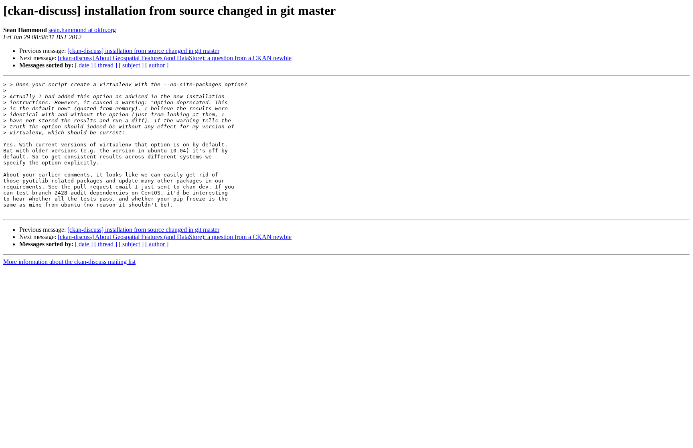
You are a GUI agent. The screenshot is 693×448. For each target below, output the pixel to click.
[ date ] (84, 65)
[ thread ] (105, 65)
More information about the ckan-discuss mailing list (69, 261)
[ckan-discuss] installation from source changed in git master (143, 50)
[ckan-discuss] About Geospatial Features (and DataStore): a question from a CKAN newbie (175, 58)
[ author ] (156, 65)
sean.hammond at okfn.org (82, 29)
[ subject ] (131, 65)
